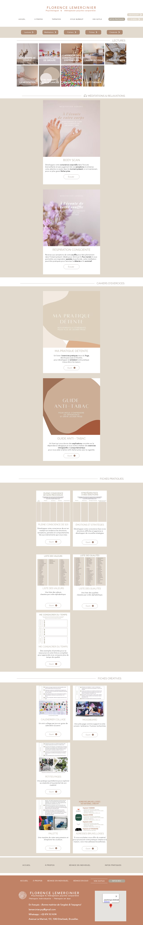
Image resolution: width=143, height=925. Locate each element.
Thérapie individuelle (40, 898)
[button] (56, 19)
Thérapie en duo (62, 898)
